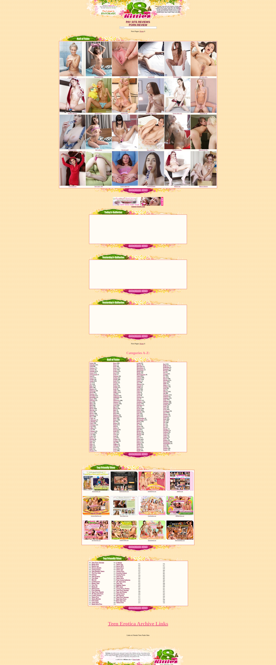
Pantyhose (139, 405)
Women (165, 440)
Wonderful (166, 442)
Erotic (115, 369)
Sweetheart (166, 411)
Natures (139, 381)
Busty (91, 416)
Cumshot (92, 431)
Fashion (115, 378)
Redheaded (166, 367)
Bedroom (92, 400)
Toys (164, 425)
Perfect (138, 410)
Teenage (165, 414)
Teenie (165, 417)
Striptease (166, 401)
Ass (91, 384)
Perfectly (139, 412)
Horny (115, 420)
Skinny (165, 385)
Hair (114, 407)
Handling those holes (151, 113)
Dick (91, 442)
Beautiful (92, 395)
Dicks (91, 444)
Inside (115, 431)
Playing (139, 433)
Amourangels (93, 374)
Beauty (92, 399)
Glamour (115, 402)
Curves (92, 433)
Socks (164, 388)
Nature (139, 379)
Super (164, 408)
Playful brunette (177, 77)
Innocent (115, 429)
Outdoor (139, 400)
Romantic (166, 369)
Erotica (115, 371)
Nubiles (139, 387)
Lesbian (115, 439)
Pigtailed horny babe (125, 77)
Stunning (165, 403)
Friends (115, 382)
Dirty (91, 447)
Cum (91, 429)
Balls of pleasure (203, 186)
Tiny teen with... (203, 77)
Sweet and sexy (73, 186)
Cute (91, 434)
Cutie (91, 436)
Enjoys (115, 368)
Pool (138, 436)
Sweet (164, 409)
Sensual (165, 374)
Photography (140, 420)
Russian (165, 370)
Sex (164, 375)
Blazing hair (177, 186)
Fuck (114, 384)
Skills (164, 383)
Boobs (91, 412)
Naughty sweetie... (177, 150)
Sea (164, 372)
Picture (139, 426)
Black (91, 405)
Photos (138, 421)
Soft (164, 390)
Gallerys (115, 392)
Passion (139, 408)
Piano (138, 423)
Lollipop (115, 444)
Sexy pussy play (99, 186)
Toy (164, 424)
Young (165, 446)
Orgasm (139, 397)
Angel (91, 378)
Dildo (91, 446)
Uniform (165, 432)
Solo (164, 393)
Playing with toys (72, 113)
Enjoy (115, 366)
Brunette (92, 415)
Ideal (114, 426)
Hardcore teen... (125, 113)
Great (114, 405)
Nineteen (139, 384)
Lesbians (115, 441)
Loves (114, 450)
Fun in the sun (203, 113)
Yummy (165, 450)
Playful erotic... (99, 113)
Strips (164, 400)
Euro (114, 373)
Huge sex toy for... (203, 150)
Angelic (92, 379)
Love (114, 447)
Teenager (165, 416)
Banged (92, 389)
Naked (138, 376)
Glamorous (116, 400)
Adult (91, 366)
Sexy (164, 377)
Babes (91, 387)
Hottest (115, 423)
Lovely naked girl (124, 186)
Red (164, 364)
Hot (114, 421)
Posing (138, 439)
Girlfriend (116, 395)
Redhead (165, 366)
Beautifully (93, 397)
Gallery (115, 391)
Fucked (115, 386)
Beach (91, 392)
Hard (114, 413)
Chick (91, 423)
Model (138, 371)
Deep (91, 441)
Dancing (92, 439)
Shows (165, 382)
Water (164, 438)
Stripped (165, 396)
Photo (138, 416)
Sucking (165, 404)
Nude (138, 389)
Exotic (115, 374)
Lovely (115, 449)
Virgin (165, 435)
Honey (115, 418)
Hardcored (116, 416)
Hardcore (115, 415)
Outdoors (139, 402)
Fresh (114, 381)
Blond (91, 407)
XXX (164, 445)
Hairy (114, 412)
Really (138, 450)
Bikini (91, 404)
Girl (114, 394)
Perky (138, 413)
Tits (164, 422)
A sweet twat (151, 77)
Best (91, 402)
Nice (138, 382)
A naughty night (72, 77)
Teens (164, 419)
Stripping (165, 398)
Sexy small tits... (151, 150)
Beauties (92, 394)
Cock (91, 426)
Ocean (138, 395)
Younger (165, 448)
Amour (92, 373)
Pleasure (139, 434)
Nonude (139, 386)
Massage (139, 365)
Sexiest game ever (177, 113)
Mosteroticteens (141, 374)
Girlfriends (116, 397)
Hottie (115, 425)
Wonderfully (166, 443)
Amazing (92, 371)
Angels (91, 381)
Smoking (165, 387)
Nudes (138, 391)
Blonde (92, 408)
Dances (92, 438)
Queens (139, 449)
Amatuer (92, 369)
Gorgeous (115, 404)
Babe (91, 386)
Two (164, 427)
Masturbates (140, 369)
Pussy (138, 447)
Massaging (140, 366)
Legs (114, 438)
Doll (91, 449)
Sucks (164, 406)
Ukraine (165, 429)
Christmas (93, 425)
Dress (114, 363)
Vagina (165, 434)
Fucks (115, 389)
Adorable (92, 365)
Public (138, 444)
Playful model (125, 150)
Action (91, 363)
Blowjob (92, 410)
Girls (114, 399)
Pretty (138, 441)
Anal (91, 376)
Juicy (114, 433)
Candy (91, 418)
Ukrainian (166, 430)
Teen (164, 412)
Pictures (139, 428)
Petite (138, 415)
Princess (139, 442)
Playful (139, 431)
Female (115, 379)
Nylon (138, 392)
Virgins (165, 437)
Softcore (165, 391)
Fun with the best (98, 77)
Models (139, 373)
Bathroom (92, 391)
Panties (139, 404)
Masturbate (140, 368)
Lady (114, 434)
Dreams (92, 450)
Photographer (140, 418)
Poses (138, 438)
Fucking (115, 387)
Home (142, 31)
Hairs (114, 410)
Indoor (115, 428)
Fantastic (115, 376)
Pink (138, 429)
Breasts (92, 413)
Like (114, 442)
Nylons (139, 394)
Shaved (165, 378)
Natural (139, 378)
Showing (165, 380)
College (92, 428)
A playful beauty (151, 186)
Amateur (92, 368)
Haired (115, 408)
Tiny (164, 421)
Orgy (138, 399)
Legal (114, 436)
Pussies (139, 446)
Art (91, 382)
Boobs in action (73, 150)
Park (138, 407)
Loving (139, 363)
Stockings (166, 395)
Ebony (115, 365)
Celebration (93, 420)
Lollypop (115, 446)
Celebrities (93, 421)
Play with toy (98, 150)
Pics (138, 425)
